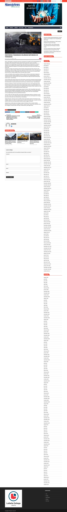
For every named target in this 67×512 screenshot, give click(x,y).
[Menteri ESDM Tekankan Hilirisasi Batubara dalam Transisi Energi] (10, 136)
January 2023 (46, 139)
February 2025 (46, 95)
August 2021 (46, 169)
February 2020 (46, 200)
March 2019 (46, 220)
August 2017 (46, 253)
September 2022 (47, 146)
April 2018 (45, 239)
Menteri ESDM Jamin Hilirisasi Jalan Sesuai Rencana (34, 142)
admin (7, 58)
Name (7, 164)
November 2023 (46, 121)
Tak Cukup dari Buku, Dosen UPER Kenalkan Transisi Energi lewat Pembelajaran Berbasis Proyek (52, 45)
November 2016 (46, 269)
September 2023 (47, 125)
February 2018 (46, 242)
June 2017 (45, 256)
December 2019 (46, 204)
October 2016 (46, 270)
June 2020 (45, 193)
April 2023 (45, 134)
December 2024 (46, 98)
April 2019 (45, 218)
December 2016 (46, 267)
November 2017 (46, 248)
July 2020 (45, 191)
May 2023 (45, 132)
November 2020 (46, 184)
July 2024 (45, 107)
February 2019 (46, 221)
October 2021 (46, 165)
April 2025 (45, 91)
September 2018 (47, 230)
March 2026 (46, 72)
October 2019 (46, 207)
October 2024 (46, 102)
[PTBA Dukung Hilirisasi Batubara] (23, 136)
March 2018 (46, 241)
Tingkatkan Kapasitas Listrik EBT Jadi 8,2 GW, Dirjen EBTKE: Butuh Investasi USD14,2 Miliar (13, 117)
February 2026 (46, 74)
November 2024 (46, 100)
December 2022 (46, 141)
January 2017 (46, 265)
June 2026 (45, 67)
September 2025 (47, 83)
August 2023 (46, 127)
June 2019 (45, 214)
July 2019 (45, 212)
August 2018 (46, 232)
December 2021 (46, 162)
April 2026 (45, 70)
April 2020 (45, 197)
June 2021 (45, 172)
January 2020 (46, 202)
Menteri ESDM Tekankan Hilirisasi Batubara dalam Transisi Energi (10, 142)
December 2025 (46, 77)
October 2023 (46, 123)
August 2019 (46, 211)
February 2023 (46, 137)
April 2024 (45, 112)
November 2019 (46, 205)
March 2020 (46, 412)
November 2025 (46, 79)
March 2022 (46, 156)
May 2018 (45, 237)
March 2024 (46, 114)
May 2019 (45, 216)
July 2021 (45, 170)
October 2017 (46, 249)
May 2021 (45, 174)
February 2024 (46, 116)
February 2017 (46, 263)
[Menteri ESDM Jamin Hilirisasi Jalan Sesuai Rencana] (35, 136)
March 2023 (46, 135)
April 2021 (45, 176)
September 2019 (47, 209)
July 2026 (45, 65)
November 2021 (46, 163)
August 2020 (46, 190)
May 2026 (45, 69)
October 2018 (46, 228)
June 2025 (45, 88)
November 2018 (46, 227)
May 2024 (45, 111)
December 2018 (46, 225)
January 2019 (46, 223)
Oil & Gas (21, 27)
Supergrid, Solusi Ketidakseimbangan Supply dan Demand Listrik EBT (33, 116)
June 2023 (45, 130)
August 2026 (46, 63)
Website (7, 172)
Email (7, 168)
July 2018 (45, 234)
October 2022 (46, 144)
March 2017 (46, 262)
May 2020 (45, 195)
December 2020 (46, 183)
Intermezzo (30, 27)
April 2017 (45, 260)
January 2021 (46, 181)
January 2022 (46, 160)
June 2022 (45, 151)
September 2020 (47, 188)
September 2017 (47, 251)
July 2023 (45, 128)
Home (7, 27)
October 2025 (46, 81)
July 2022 (45, 149)
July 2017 (45, 255)
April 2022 (45, 155)
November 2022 (46, 142)
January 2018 (46, 244)
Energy (16, 27)
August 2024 (46, 105)
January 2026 (46, 76)
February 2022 (46, 158)
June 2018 (45, 235)
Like (40, 58)
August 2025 (46, 84)
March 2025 (46, 93)
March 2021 (46, 177)
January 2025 (46, 97)
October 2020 (46, 186)
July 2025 (45, 86)
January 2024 (46, 118)
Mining (11, 27)
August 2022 (46, 148)
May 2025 (45, 90)
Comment (7, 154)
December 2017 (46, 246)
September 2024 (47, 104)
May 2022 (45, 153)
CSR (25, 27)
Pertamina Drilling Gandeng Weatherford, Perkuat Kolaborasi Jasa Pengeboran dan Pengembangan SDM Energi (53, 38)
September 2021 (47, 167)
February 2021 (46, 179)
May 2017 (45, 258)
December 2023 (46, 119)
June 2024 (45, 109)
